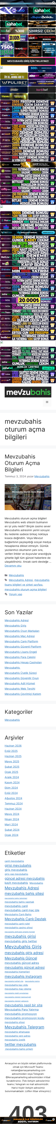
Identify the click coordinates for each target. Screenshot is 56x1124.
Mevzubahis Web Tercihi (20, 688)
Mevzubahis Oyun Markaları (22, 630)
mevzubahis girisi (20, 936)
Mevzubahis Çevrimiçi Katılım (23, 694)
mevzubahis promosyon (21, 1014)
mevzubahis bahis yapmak (19, 901)
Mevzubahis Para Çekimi (20, 657)
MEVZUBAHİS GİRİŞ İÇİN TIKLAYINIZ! (28, 61)
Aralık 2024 (12, 777)
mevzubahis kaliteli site (14, 981)
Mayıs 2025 (12, 761)
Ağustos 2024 (13, 798)
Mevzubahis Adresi (21, 580)
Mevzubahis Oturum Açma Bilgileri (22, 463)
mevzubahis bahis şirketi (19, 1049)
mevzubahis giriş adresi (24, 953)
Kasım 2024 (12, 782)
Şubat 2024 (12, 829)
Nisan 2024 (12, 819)
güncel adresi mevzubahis (25, 878)
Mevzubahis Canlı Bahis (18, 914)
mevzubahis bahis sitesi (24, 893)
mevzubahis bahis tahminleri (16, 898)
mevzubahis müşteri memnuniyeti (18, 997)
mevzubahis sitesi (15, 1022)
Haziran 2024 (13, 808)
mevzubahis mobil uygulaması (16, 993)
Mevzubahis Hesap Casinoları (23, 662)
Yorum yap (15, 594)
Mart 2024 (11, 824)
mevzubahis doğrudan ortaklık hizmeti (20, 932)
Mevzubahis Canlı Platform (21, 641)
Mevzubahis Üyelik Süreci (21, 672)
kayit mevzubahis (16, 882)
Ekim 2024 (11, 787)
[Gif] (28, 165)
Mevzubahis (16, 575)
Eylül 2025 (11, 751)
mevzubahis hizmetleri (17, 971)
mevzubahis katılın (32, 981)
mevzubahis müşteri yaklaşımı (16, 1001)
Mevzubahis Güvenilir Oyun (22, 678)
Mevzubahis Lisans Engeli (21, 651)
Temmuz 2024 (14, 803)
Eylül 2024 (11, 793)
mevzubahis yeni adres (17, 1035)
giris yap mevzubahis (16, 874)
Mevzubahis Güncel (21, 958)
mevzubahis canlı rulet (17, 923)
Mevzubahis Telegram (24, 1027)
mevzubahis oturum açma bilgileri (26, 589)
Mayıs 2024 (12, 814)
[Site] (28, 103)
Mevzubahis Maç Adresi (20, 636)
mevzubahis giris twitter (21, 941)
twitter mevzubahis (20, 1044)
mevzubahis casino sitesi (19, 927)
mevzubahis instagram (23, 976)
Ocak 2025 (11, 772)
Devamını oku (13, 565)
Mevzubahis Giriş (15, 625)
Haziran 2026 (13, 745)
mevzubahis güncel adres (22, 963)
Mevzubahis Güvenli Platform (23, 646)
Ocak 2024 (11, 835)
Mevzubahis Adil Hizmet (20, 683)
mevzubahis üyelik (15, 1039)
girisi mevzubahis (18, 865)
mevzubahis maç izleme (18, 988)
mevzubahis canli (16, 906)
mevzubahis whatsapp (17, 1031)
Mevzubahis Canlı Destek (25, 919)
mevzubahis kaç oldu (16, 985)
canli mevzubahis (14, 861)
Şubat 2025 (12, 766)
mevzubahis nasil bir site (23, 1005)
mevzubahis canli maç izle (22, 910)
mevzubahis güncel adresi (25, 967)
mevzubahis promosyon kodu (24, 1018)
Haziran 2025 (13, 756)
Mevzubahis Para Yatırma (22, 1009)
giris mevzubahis (16, 870)
